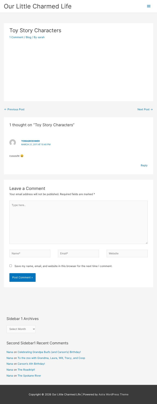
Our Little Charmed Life (38, 6)
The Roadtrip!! (26, 369)
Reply (144, 165)
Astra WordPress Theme (113, 394)
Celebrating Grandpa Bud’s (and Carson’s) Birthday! (49, 352)
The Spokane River (29, 375)
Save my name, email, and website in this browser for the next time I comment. (63, 266)
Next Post (145, 109)
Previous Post (14, 109)
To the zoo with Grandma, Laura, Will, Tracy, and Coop (51, 357)
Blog (28, 37)
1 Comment (16, 37)
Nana (10, 352)
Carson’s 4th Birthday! (31, 363)
